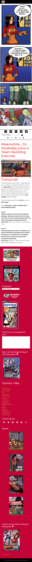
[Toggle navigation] (29, 2)
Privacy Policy (6, 554)
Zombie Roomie (6, 414)
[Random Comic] (15, 137)
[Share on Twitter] (11, 131)
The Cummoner (6, 391)
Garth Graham (6, 397)
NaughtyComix (6, 403)
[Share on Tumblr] (16, 131)
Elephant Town (6, 395)
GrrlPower (4, 398)
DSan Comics (5, 394)
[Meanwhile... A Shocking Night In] (11, 137)
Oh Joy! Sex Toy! (6, 400)
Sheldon (4, 409)
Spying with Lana (6, 411)
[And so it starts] (8, 137)
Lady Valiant (5, 401)
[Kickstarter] (8, 422)
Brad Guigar (22, 159)
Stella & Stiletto (6, 413)
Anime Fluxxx (5, 388)
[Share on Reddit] (21, 131)
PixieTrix (4, 407)
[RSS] (25, 422)
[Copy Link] (26, 131)
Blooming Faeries (6, 389)
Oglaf (3, 406)
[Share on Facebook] (6, 131)
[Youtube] (21, 422)
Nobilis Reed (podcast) (7, 404)
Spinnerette (5, 410)
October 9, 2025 (12, 159)
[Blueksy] (12, 422)
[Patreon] (4, 422)
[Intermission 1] (23, 137)
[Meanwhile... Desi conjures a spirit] (19, 137)
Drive (3, 392)
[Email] (17, 422)
